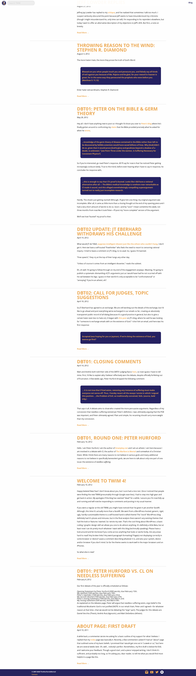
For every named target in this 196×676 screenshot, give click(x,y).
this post (123, 318)
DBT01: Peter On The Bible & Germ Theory (117, 111)
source (147, 396)
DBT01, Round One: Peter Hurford (119, 438)
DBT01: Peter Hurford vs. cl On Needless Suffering (115, 573)
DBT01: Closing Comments (109, 361)
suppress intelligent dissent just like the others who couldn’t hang (128, 244)
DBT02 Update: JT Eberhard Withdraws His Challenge (109, 231)
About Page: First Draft (106, 626)
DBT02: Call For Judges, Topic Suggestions (112, 295)
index (93, 640)
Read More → (83, 32)
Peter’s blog (146, 123)
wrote (87, 130)
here (134, 372)
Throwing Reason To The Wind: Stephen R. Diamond (116, 47)
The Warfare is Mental (126, 451)
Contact (35, 674)
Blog (190, 2)
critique (111, 12)
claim (113, 127)
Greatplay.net (121, 448)
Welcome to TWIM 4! (101, 481)
